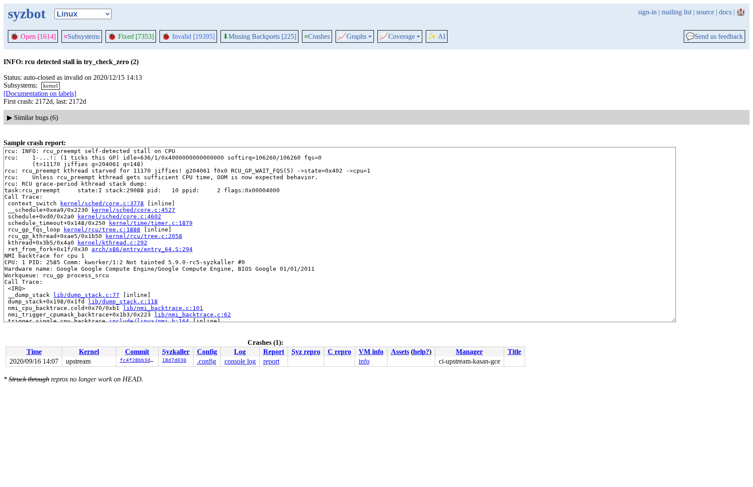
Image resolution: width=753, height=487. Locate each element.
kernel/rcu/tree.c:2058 (143, 236)
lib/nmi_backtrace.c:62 (192, 314)
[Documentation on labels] (39, 93)
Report (273, 351)
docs (725, 12)
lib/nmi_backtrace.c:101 (163, 308)
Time (34, 351)
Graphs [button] (352, 37)
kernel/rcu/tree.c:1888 (102, 229)
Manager (469, 351)
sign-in (647, 12)
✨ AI (436, 36)
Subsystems (82, 36)
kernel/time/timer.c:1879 (151, 223)
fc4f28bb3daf (138, 360)
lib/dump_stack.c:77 (86, 295)
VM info (371, 351)
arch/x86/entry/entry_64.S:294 (142, 249)
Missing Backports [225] (259, 37)
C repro (339, 351)
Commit (137, 351)
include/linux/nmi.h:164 (149, 321)
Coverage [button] (397, 37)
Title (514, 351)
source (705, 12)
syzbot (27, 13)
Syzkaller (176, 351)
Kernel (89, 351)
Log (240, 351)
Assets (400, 351)
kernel (50, 85)
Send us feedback (714, 37)
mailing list (676, 12)
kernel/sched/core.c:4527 (133, 210)
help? (421, 351)
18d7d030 (174, 360)
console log (240, 361)
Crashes (317, 36)
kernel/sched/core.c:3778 (102, 203)
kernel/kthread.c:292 (112, 242)
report (271, 361)
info (364, 361)
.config (206, 361)
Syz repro (306, 351)
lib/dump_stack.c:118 (123, 301)
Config (207, 351)
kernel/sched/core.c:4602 (119, 216)
